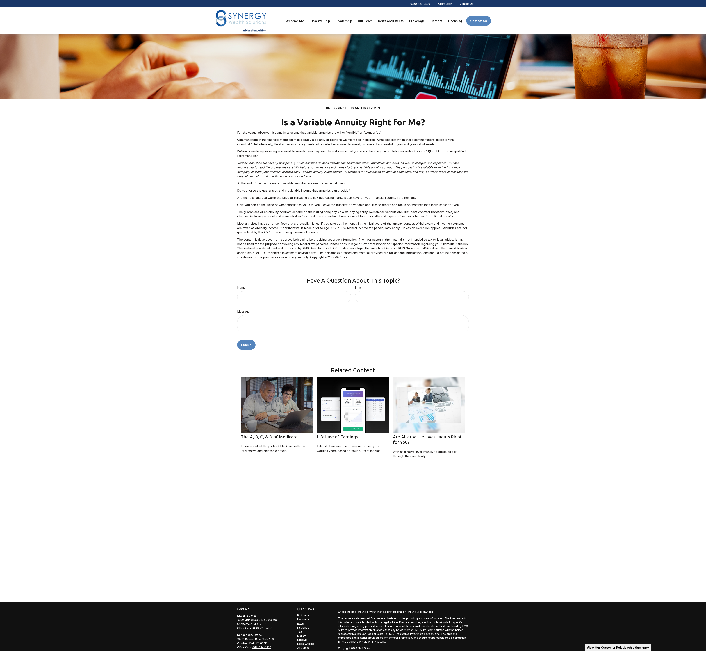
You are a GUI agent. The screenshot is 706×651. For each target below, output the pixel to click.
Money (301, 635)
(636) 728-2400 (420, 3)
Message (243, 311)
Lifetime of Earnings (337, 436)
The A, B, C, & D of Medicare (269, 436)
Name (241, 287)
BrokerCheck (425, 611)
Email (358, 287)
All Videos (303, 647)
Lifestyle (302, 639)
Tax (299, 631)
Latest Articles (305, 643)
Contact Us (466, 3)
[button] (295, 20)
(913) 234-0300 (261, 647)
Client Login (445, 3)
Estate (301, 623)
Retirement (303, 615)
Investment (303, 619)
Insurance (303, 627)
